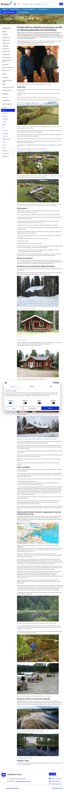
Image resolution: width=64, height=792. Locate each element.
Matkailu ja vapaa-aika (8, 12)
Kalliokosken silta (6, 51)
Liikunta (4, 73)
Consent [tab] (13, 386)
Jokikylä (4, 124)
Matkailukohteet (6, 28)
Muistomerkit (5, 64)
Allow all (50, 408)
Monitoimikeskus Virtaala (8, 87)
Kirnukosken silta (6, 54)
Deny (14, 408)
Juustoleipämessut (6, 100)
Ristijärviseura (5, 156)
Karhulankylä (5, 136)
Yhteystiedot (37, 4)
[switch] (25, 403)
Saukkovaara (5, 34)
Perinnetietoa (5, 153)
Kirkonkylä (4, 113)
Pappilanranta (5, 45)
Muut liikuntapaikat (6, 90)
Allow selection (32, 408)
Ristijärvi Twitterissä (55, 781)
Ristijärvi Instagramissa (56, 783)
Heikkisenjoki (5, 133)
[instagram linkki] (18, 4)
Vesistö (4, 141)
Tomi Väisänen (20, 763)
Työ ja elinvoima (42, 9)
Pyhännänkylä (5, 119)
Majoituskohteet (6, 70)
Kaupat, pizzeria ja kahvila (7, 67)
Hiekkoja (20, 441)
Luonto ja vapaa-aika (7, 103)
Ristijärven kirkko (6, 43)
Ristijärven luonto (6, 139)
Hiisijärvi (4, 121)
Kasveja (4, 144)
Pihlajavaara (5, 116)
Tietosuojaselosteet (57, 788)
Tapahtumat (5, 93)
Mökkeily (4, 107)
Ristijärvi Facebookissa (56, 778)
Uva (3, 127)
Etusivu (4, 9)
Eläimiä (4, 147)
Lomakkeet (25, 4)
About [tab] (50, 386)
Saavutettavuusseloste (12, 788)
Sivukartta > (53, 774)
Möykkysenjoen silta (6, 57)
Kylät (3, 110)
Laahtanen (4, 31)
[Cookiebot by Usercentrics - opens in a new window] (53, 383)
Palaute (31, 4)
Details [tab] (32, 386)
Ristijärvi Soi (5, 97)
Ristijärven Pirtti (5, 37)
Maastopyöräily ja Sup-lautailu (7, 81)
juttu (61, 702)
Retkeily (4, 84)
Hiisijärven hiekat (6, 40)
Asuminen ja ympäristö (28, 9)
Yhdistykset (4, 150)
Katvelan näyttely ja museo (6, 61)
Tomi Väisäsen (54, 37)
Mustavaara (5, 130)
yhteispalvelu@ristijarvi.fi (23, 781)
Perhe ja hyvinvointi (23, 12)
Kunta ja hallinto (14, 9)
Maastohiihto (5, 77)
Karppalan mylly (5, 48)
